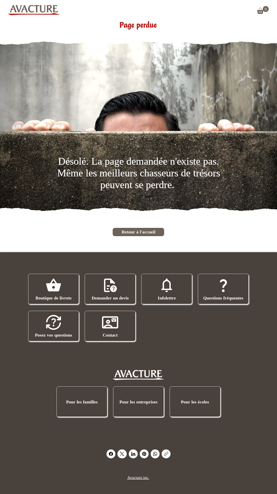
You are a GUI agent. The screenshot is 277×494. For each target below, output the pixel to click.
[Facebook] (110, 453)
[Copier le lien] (166, 453)
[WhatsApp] (155, 453)
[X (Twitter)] (122, 453)
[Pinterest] (144, 453)
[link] (263, 10)
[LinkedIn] (133, 453)
